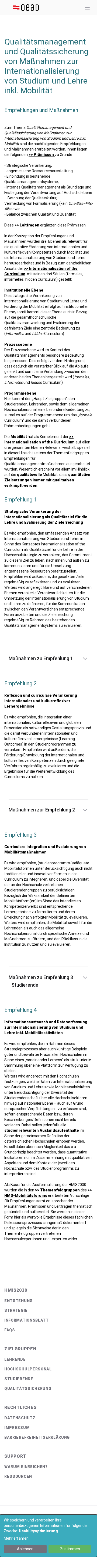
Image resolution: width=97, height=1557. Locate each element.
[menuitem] (48, 1300)
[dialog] (48, 1536)
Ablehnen (25, 1549)
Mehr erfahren (16, 1538)
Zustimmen (70, 1549)
